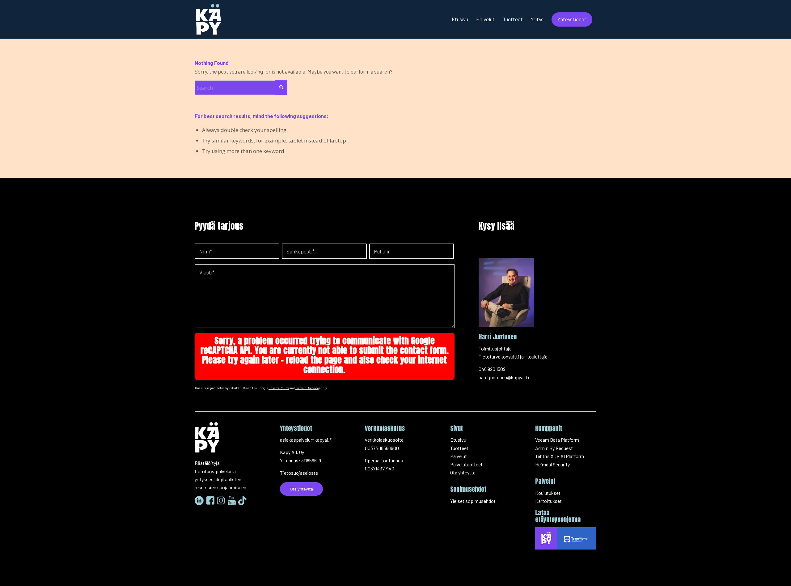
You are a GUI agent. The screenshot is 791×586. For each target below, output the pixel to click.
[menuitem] (460, 19)
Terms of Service (307, 388)
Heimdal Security (552, 464)
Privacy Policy (279, 388)
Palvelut (458, 456)
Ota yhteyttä (463, 472)
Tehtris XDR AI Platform (559, 456)
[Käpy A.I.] (209, 19)
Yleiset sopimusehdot (473, 501)
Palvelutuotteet (466, 464)
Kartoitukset (548, 501)
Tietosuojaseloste (299, 473)
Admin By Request (554, 448)
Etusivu (458, 440)
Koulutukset (547, 493)
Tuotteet (459, 448)
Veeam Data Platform (557, 440)
